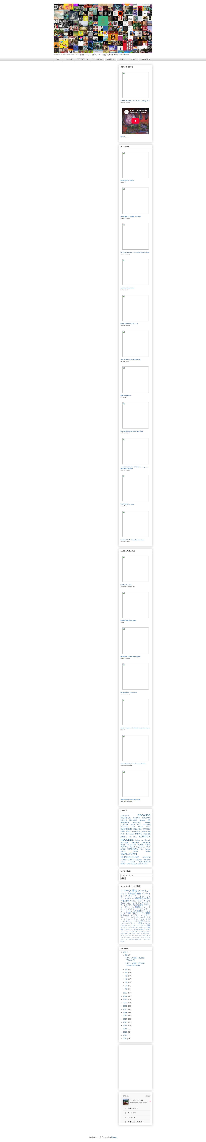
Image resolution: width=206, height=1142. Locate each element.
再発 (139, 893)
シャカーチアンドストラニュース (131, 933)
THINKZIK (146, 860)
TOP (58, 59)
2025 (125, 993)
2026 (125, 952)
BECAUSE (144, 815)
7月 (126, 969)
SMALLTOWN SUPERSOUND (130, 855)
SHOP (133, 59)
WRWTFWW (125, 864)
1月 (126, 989)
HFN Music (126, 831)
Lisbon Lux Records (142, 840)
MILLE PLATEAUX (128, 845)
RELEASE (68, 59)
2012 (125, 1035)
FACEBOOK (97, 59)
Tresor (123, 862)
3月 (126, 982)
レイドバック (140, 937)
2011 (125, 1039)
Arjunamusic (125, 815)
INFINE (138, 834)
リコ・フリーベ (126, 917)
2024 (125, 996)
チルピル (124, 925)
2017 (125, 1019)
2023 (125, 999)
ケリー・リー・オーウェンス (135, 910)
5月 (126, 976)
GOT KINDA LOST (141, 827)
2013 (125, 1032)
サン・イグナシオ (126, 939)
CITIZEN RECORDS (129, 820)
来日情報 (139, 905)
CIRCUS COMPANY (142, 818)
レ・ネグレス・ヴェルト (138, 927)
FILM (139, 825)
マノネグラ (128, 923)
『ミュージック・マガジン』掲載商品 (135, 897)
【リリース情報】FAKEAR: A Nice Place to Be (135, 964)
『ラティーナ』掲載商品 (132, 907)
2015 (125, 1025)
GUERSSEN (126, 829)
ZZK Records (142, 864)
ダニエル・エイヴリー (131, 915)
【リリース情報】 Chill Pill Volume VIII (134, 959)
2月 (126, 986)
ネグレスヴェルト (138, 931)
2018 (125, 1016)
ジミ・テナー (132, 925)
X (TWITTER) (82, 59)
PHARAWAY (132, 849)
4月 (126, 979)
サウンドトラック (132, 919)
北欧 (127, 901)
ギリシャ (147, 937)
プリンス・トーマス (135, 909)
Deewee (142, 820)
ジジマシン (146, 923)
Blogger (114, 1137)
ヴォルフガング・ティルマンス (141, 939)
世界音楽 (132, 893)
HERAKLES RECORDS (142, 829)
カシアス (147, 931)
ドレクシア (128, 931)
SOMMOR (146, 857)
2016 (125, 1022)
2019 (125, 1012)
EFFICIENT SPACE (141, 822)
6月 (126, 973)
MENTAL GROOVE (141, 842)
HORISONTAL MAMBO (139, 831)
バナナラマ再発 (138, 921)
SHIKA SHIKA (141, 851)
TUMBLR (110, 59)
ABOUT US (145, 59)
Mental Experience (137, 847)
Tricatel (132, 862)
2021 (125, 1006)
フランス (132, 896)
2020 (125, 1009)
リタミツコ (125, 927)
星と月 (122, 941)
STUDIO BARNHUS (128, 860)
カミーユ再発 (137, 923)
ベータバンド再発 (144, 925)
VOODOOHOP (144, 862)
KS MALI (133, 837)
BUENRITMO (126, 818)
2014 (125, 1029)
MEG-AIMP (125, 843)
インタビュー (127, 921)
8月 (126, 955)
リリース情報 (129, 890)
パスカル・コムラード (140, 917)
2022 (125, 1003)
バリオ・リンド (129, 935)
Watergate (134, 864)
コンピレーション (136, 901)
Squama (139, 860)
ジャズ (140, 903)
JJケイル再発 (139, 929)
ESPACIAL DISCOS (128, 825)
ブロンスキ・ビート (130, 937)
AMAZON (122, 59)
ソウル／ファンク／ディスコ (135, 904)
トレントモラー (144, 915)
